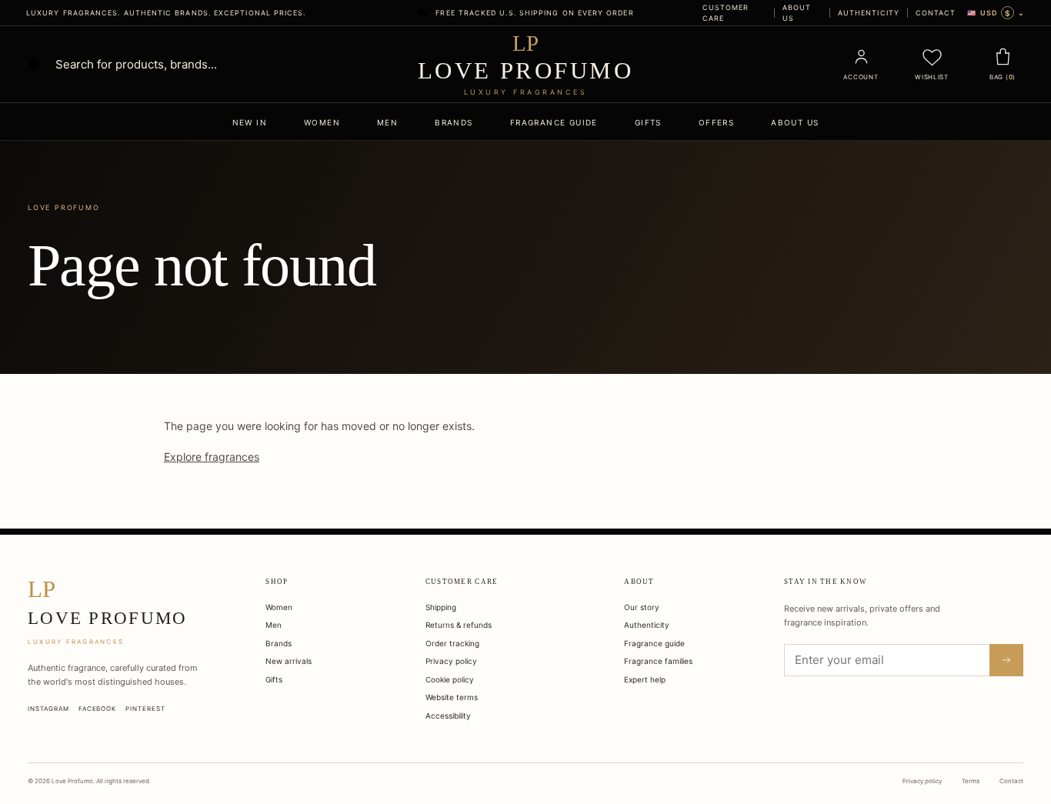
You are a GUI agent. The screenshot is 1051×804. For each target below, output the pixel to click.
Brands (453, 122)
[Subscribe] (1006, 660)
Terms (970, 781)
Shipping (440, 607)
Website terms (451, 697)
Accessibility (448, 715)
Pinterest (145, 708)
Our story (641, 607)
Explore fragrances (211, 456)
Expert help (645, 679)
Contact (936, 12)
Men (387, 122)
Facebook (97, 708)
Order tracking (452, 643)
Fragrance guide (554, 122)
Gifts (648, 122)
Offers (716, 122)
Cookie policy (449, 679)
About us (796, 12)
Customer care (725, 12)
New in (249, 122)
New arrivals (288, 661)
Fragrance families (658, 661)
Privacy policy (451, 661)
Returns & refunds (458, 624)
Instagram (48, 708)
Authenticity (868, 12)
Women (322, 122)
